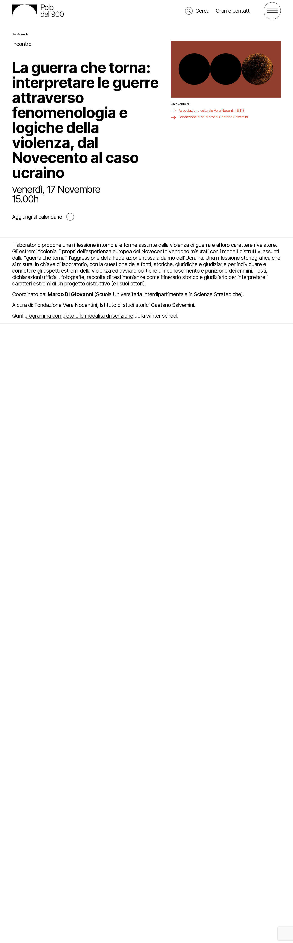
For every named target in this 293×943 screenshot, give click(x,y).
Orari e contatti (233, 11)
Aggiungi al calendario (37, 217)
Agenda (23, 34)
